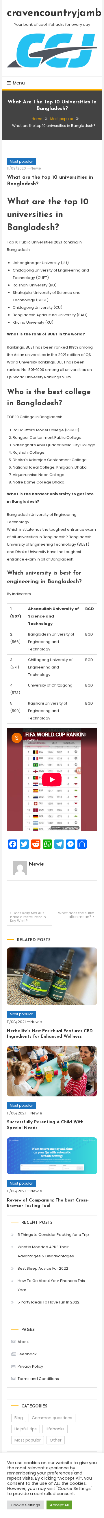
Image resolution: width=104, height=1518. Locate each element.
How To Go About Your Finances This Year (51, 1285)
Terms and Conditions (38, 1378)
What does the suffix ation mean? (76, 915)
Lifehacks (55, 1429)
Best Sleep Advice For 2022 (43, 1268)
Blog (18, 1418)
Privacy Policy (30, 1366)
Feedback (27, 1354)
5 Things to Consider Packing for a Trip (53, 1234)
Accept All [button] (59, 1505)
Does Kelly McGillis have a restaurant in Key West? (28, 917)
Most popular (21, 161)
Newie (36, 168)
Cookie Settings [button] (25, 1505)
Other (56, 1440)
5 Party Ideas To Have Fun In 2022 (48, 1302)
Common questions (52, 1418)
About (23, 1341)
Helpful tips (25, 1429)
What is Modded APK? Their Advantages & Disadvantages (46, 1251)
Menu (19, 83)
